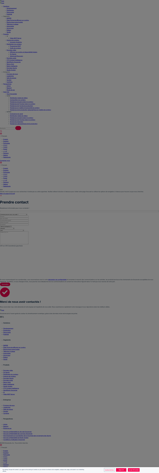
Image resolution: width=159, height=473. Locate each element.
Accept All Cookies (134, 470)
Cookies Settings (109, 470)
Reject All (121, 470)
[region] (79, 470)
